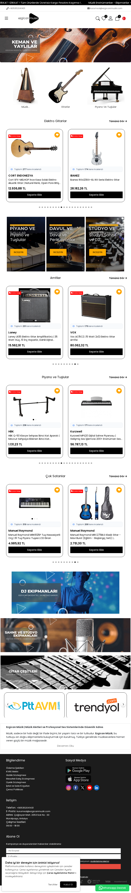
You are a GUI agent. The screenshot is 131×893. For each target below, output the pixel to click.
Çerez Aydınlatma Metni (60, 872)
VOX (73, 332)
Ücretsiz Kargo (15, 136)
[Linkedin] (96, 787)
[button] (6, 18)
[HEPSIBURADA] (97, 705)
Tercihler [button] (52, 884)
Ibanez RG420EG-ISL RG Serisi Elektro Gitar (95, 179)
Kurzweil (76, 431)
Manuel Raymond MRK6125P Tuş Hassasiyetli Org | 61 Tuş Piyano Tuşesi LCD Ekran (34, 536)
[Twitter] (82, 787)
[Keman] (65, 45)
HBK (11, 431)
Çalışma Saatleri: (16, 822)
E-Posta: (11, 811)
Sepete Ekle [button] (34, 194)
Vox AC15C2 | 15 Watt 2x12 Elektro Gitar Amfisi (92, 338)
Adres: (9, 815)
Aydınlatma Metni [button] (99, 861)
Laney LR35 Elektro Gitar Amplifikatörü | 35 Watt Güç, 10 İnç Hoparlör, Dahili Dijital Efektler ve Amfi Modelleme (32, 338)
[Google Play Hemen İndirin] (93, 770)
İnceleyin (18, 252)
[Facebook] (75, 787)
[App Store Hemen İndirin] (93, 779)
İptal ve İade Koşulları (18, 785)
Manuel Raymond (20, 531)
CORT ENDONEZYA (20, 176)
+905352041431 (17, 8)
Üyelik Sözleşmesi (16, 782)
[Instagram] (69, 787)
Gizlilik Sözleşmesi (16, 775)
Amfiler (55, 278)
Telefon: (11, 807)
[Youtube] (89, 787)
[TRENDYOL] (34, 705)
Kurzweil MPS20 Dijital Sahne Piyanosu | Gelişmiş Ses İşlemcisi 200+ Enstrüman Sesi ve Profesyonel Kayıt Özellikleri (95, 437)
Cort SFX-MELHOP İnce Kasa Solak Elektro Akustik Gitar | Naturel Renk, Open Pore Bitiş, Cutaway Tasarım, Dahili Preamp (34, 181)
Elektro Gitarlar (55, 121)
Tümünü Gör (117, 121)
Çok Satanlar (56, 476)
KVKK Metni (12, 771)
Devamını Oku (65, 746)
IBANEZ (74, 176)
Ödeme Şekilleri (15, 768)
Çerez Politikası (14, 789)
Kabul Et (68, 884)
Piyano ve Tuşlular (55, 377)
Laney (12, 332)
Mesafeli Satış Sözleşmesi (20, 778)
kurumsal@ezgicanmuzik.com (106, 8)
